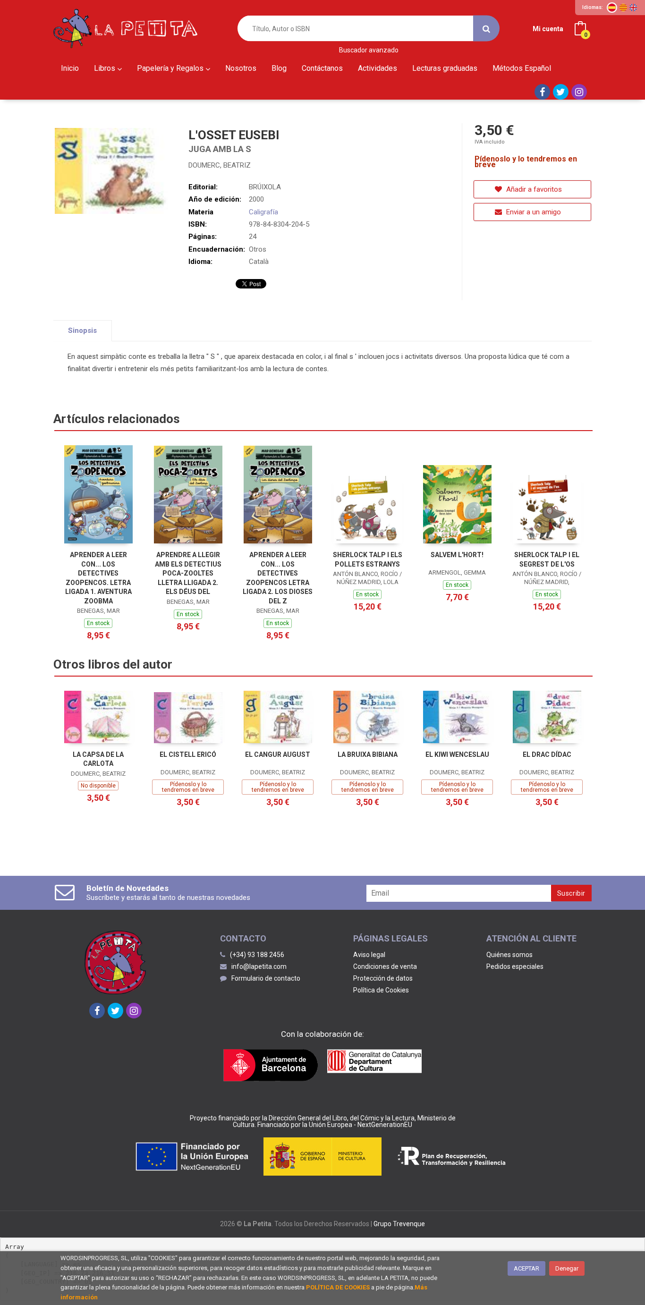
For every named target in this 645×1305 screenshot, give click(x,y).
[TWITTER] (561, 92)
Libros (105, 68)
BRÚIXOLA (265, 187)
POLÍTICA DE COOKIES (338, 1287)
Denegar (566, 1268)
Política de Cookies (381, 990)
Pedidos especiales (514, 966)
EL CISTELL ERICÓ (188, 754)
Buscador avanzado (369, 50)
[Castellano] (612, 7)
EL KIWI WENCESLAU (457, 754)
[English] (633, 7)
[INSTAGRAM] (579, 92)
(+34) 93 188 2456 (257, 954)
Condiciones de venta (385, 966)
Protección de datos (383, 978)
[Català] (623, 7)
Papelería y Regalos (171, 68)
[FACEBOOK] (542, 92)
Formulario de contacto (265, 978)
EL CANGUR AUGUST (277, 754)
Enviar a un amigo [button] (532, 212)
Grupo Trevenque (399, 1224)
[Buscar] (486, 29)
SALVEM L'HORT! (457, 555)
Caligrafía (263, 212)
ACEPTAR (526, 1268)
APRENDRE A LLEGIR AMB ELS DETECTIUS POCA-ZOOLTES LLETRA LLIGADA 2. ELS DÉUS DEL (188, 573)
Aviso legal (369, 954)
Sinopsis (82, 330)
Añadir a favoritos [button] (533, 189)
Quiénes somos (509, 954)
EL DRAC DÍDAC (547, 754)
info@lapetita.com (259, 966)
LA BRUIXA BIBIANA (368, 754)
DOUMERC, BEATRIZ (219, 165)
